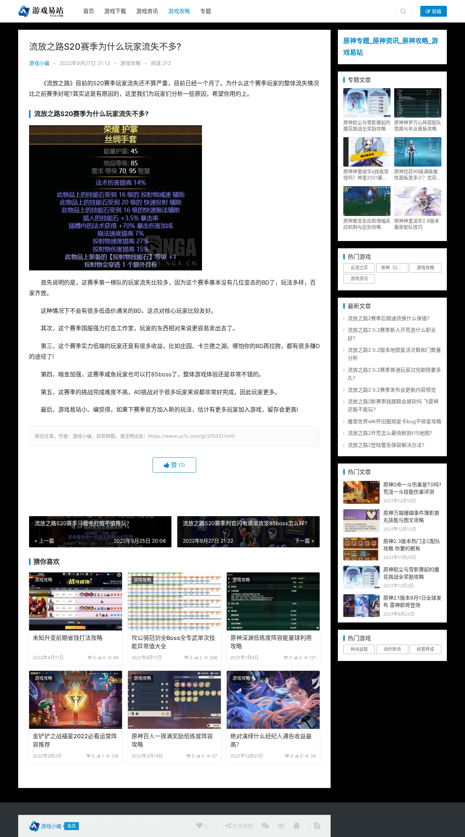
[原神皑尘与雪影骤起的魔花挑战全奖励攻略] (361, 570)
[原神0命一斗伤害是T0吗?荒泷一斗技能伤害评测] (361, 485)
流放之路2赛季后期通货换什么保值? (388, 318)
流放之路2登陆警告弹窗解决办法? (386, 445)
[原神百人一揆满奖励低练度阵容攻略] (174, 700)
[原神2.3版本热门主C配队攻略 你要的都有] (361, 541)
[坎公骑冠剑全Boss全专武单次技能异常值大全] (174, 601)
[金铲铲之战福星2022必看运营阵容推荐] (75, 700)
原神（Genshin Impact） (394, 267)
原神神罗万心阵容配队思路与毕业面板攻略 (417, 125)
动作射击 (392, 649)
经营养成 (425, 649)
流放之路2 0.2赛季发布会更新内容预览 (392, 390)
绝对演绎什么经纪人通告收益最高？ (271, 740)
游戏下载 (115, 11)
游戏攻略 (179, 11)
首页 (88, 11)
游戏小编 (39, 63)
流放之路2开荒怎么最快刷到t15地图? (390, 433)
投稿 (435, 11)
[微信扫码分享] (265, 826)
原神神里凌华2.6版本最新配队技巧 (416, 224)
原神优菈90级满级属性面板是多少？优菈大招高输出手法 (417, 174)
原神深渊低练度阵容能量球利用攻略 (271, 641)
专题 (205, 11)
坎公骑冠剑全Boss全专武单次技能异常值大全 (173, 641)
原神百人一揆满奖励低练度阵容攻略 (172, 740)
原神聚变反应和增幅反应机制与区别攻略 (367, 224)
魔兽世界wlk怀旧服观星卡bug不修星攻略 (394, 421)
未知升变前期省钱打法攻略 (67, 637)
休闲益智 (359, 649)
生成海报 (242, 826)
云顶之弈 (359, 267)
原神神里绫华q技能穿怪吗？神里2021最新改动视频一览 (366, 174)
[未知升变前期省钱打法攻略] (75, 601)
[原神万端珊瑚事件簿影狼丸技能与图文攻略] (361, 513)
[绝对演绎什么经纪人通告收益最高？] (273, 700)
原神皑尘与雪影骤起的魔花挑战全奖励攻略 (367, 125)
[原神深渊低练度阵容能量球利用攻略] (273, 601)
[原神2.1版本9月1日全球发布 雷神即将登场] (361, 598)
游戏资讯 (147, 11)
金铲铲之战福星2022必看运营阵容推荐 (75, 740)
